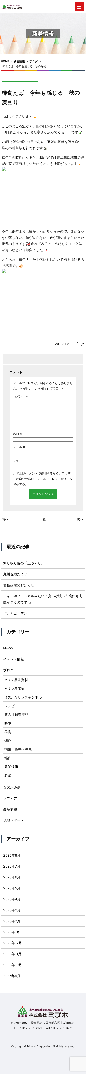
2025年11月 (12, 954)
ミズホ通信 (11, 787)
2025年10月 (12, 965)
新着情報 (19, 61)
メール (19, 447)
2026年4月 (12, 899)
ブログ (33, 61)
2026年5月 (11, 888)
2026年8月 (11, 855)
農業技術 (11, 766)
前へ (5, 519)
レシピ (9, 706)
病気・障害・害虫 (18, 749)
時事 (7, 723)
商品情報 (10, 809)
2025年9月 (11, 976)
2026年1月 (11, 932)
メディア (10, 798)
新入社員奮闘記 (16, 714)
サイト (17, 460)
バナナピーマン (15, 613)
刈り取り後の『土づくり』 (23, 563)
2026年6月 (11, 877)
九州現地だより (15, 574)
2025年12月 (12, 943)
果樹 (7, 732)
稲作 (7, 758)
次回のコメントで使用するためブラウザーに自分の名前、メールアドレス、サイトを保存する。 (43, 479)
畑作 (7, 740)
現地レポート (13, 820)
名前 (17, 433)
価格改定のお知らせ (18, 585)
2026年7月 (11, 866)
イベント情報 (13, 659)
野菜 (7, 775)
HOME (5, 61)
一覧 (42, 519)
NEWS (8, 648)
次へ (80, 519)
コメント (20, 396)
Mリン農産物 (14, 688)
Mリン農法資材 (16, 680)
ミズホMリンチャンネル (23, 697)
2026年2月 (11, 921)
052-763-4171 (32, 1028)
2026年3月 (12, 910)
